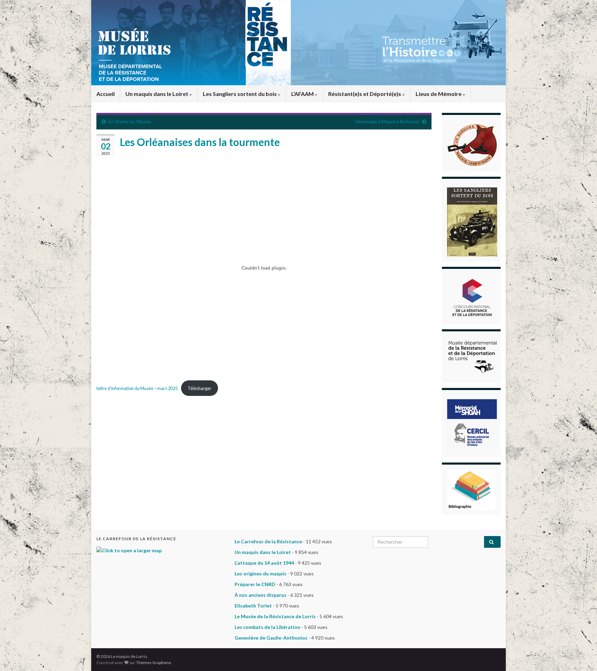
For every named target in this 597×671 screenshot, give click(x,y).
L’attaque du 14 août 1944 (264, 563)
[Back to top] (581, 655)
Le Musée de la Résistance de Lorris (275, 616)
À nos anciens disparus (260, 595)
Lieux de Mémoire (439, 93)
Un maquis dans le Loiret (157, 93)
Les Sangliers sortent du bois (240, 93)
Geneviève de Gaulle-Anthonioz (271, 638)
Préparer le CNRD (255, 584)
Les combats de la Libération (267, 627)
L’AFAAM (303, 93)
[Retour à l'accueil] (298, 42)
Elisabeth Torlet (253, 606)
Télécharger (199, 388)
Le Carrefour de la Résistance (268, 541)
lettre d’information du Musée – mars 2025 (137, 388)
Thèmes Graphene (153, 662)
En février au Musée (129, 121)
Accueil (105, 93)
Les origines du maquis (260, 573)
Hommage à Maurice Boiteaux (387, 121)
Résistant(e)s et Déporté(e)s (365, 93)
